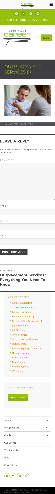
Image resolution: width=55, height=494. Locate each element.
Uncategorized (20, 362)
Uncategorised (20, 357)
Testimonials (11, 450)
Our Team (9, 435)
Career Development (23, 307)
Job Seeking (18, 330)
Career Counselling (22, 302)
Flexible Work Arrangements (27, 320)
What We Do (11, 427)
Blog (6, 457)
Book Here (18, 397)
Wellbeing (17, 371)
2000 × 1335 (27, 124)
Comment (7, 160)
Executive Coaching (23, 316)
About (7, 420)
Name (4, 206)
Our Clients (10, 442)
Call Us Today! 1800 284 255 (27, 20)
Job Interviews (20, 325)
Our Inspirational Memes (25, 339)
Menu (46, 37)
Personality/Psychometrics (26, 348)
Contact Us (10, 465)
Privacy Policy (24, 493)
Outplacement (20, 343)
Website (5, 235)
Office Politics (19, 334)
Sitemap (15, 493)
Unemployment (20, 366)
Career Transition (21, 311)
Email (4, 221)
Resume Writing (20, 352)
